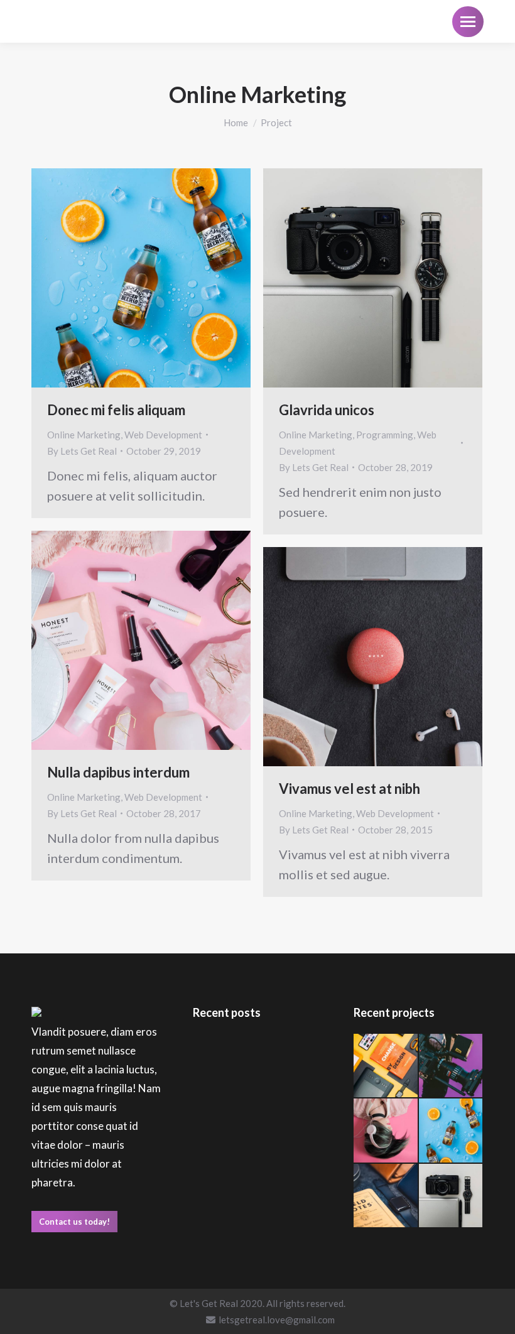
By (82, 451)
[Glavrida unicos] (451, 1196)
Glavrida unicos (326, 409)
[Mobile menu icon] (468, 21)
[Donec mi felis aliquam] (451, 1066)
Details (158, 278)
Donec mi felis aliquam (116, 409)
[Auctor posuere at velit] (386, 1130)
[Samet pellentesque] (386, 1196)
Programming (384, 434)
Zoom (124, 278)
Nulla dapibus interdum (118, 772)
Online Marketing (84, 434)
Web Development (163, 434)
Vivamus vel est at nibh (349, 788)
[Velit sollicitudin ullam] (386, 1066)
